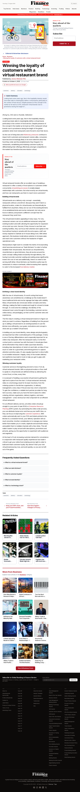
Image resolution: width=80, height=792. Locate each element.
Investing (54, 8)
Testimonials (37, 701)
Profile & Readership (7, 697)
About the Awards (38, 691)
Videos (67, 8)
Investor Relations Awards (71, 691)
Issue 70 (20, 728)
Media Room (37, 703)
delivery (13, 90)
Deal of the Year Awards (55, 716)
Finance (31, 8)
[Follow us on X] (46, 787)
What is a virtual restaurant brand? (16, 462)
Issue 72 (20, 723)
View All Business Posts (25, 668)
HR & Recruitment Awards (71, 712)
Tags (55, 784)
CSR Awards (52, 714)
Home (4, 56)
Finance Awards (53, 765)
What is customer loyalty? (13, 474)
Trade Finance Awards (70, 714)
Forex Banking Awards (54, 744)
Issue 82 (20, 698)
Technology (45, 8)
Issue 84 (20, 693)
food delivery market (27, 267)
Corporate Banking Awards (55, 723)
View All (20, 731)
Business (24, 8)
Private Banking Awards (70, 750)
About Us (4, 691)
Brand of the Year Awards (55, 695)
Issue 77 (20, 711)
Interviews (16, 8)
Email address (45, 677)
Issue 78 (20, 708)
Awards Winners (37, 696)
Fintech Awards (52, 730)
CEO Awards (52, 709)
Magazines (32, 12)
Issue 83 (20, 696)
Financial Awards (69, 747)
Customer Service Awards (55, 711)
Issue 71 (20, 726)
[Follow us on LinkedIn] (43, 787)
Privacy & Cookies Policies (8, 705)
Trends (48, 12)
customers (6, 90)
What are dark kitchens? (13, 468)
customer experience (32, 414)
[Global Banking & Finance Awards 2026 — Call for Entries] (25, 280)
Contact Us (5, 700)
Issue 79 (20, 706)
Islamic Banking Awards (70, 696)
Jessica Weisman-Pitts (18, 79)
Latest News (5, 702)
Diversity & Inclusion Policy (71, 742)
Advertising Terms (6, 710)
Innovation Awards (53, 746)
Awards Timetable (38, 693)
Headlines (41, 12)
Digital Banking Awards (54, 762)
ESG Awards (52, 741)
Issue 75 (20, 716)
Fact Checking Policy (70, 745)
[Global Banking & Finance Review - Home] (40, 3)
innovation (19, 90)
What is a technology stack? (14, 485)
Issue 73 (20, 721)
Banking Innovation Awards (55, 760)
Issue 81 (20, 701)
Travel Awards (68, 726)
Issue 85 (20, 691)
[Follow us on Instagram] (37, 787)
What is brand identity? (12, 480)
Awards (74, 8)
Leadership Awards (69, 693)
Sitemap (51, 784)
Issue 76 (20, 713)
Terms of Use (5, 707)
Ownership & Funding (70, 735)
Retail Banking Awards (70, 757)
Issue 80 (20, 703)
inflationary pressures (30, 135)
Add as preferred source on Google (16, 84)
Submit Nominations (38, 698)
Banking (37, 8)
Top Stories (7, 8)
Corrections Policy (69, 737)
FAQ (34, 706)
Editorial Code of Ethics (70, 740)
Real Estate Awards (69, 698)
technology (27, 90)
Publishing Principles (69, 732)
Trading (61, 8)
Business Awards (53, 697)
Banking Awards (53, 757)
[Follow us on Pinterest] (34, 787)
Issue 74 (20, 718)
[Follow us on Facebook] (40, 787)
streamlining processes (20, 188)
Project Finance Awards (70, 701)
